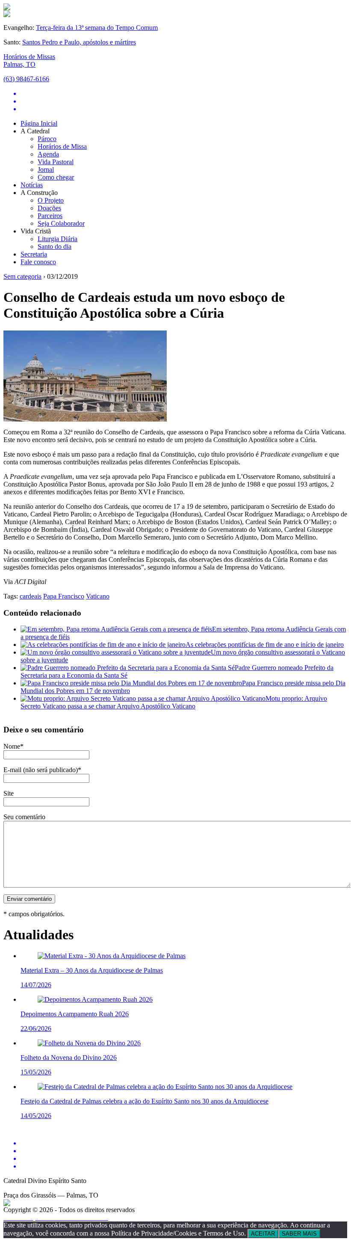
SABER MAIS (299, 1233)
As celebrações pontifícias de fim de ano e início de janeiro (265, 644)
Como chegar (56, 177)
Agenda (48, 154)
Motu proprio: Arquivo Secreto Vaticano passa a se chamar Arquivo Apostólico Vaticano (174, 702)
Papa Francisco (63, 596)
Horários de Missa (62, 146)
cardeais (30, 596)
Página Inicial (39, 123)
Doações (49, 208)
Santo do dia (54, 246)
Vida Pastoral (56, 161)
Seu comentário (24, 816)
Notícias (32, 185)
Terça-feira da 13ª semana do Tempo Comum (97, 27)
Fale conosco (38, 262)
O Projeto (51, 200)
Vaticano (97, 596)
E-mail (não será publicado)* (42, 769)
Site (8, 793)
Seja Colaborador (61, 223)
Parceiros (50, 215)
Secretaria (34, 254)
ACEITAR (263, 1233)
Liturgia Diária (57, 238)
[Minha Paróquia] (6, 1203)
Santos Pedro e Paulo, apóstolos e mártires (79, 42)
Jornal (46, 169)
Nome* (13, 746)
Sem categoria (22, 276)
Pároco (47, 138)
